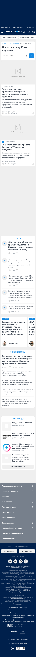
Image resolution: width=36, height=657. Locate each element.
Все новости (5, 27)
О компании (7, 502)
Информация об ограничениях (18, 607)
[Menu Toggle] (2, 32)
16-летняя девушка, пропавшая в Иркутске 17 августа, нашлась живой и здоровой (15, 93)
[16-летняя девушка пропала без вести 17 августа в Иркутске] (18, 128)
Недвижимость (17, 27)
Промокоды (29, 27)
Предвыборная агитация (12, 528)
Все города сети (8, 539)
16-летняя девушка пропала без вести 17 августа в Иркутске (16, 147)
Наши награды (8, 512)
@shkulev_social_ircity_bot (24, 600)
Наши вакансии (8, 518)
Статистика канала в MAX (12, 533)
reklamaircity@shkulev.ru (18, 598)
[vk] (15, 561)
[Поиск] (24, 32)
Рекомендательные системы (18, 613)
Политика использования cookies (18, 610)
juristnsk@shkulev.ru (25, 590)
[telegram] (10, 561)
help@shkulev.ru (22, 592)
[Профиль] (33, 32)
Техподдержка (8, 523)
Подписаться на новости (12, 486)
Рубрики (5, 497)
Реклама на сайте (9, 507)
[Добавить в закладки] (33, 113)
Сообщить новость (10, 491)
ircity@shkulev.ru (26, 587)
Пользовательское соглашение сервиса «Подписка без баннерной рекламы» (18, 616)
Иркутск (5, 43)
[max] (21, 561)
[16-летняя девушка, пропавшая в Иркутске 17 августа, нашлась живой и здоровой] (18, 72)
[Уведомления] (28, 32)
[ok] (26, 561)
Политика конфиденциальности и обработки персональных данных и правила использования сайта (18, 620)
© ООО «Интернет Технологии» (18, 643)
